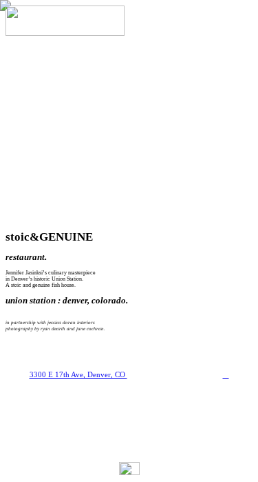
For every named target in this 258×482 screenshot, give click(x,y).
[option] (129, 128)
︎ (226, 375)
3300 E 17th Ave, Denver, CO (78, 375)
